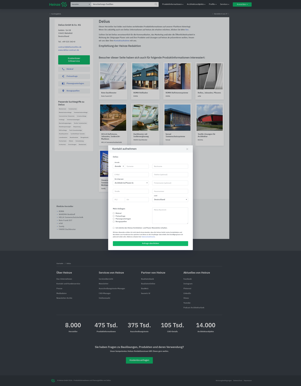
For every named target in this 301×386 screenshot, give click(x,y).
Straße (117, 191)
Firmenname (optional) (162, 183)
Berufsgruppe (119, 179)
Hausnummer (159, 191)
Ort (128, 199)
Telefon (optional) (160, 174)
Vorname (130, 166)
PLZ (116, 199)
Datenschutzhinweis (148, 237)
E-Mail (117, 174)
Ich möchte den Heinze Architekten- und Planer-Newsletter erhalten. (141, 228)
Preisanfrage (120, 216)
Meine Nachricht (160, 210)
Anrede (117, 162)
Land (155, 196)
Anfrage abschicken (150, 243)
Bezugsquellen (121, 221)
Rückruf (118, 213)
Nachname (158, 166)
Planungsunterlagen (123, 219)
